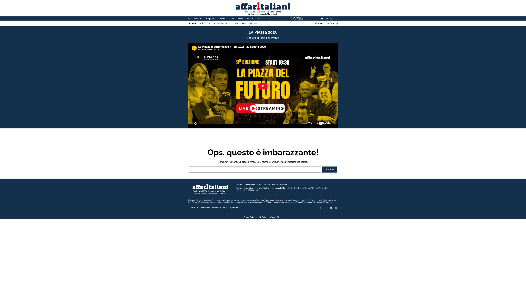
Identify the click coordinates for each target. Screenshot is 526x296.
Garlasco (253, 23)
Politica (222, 19)
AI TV (267, 19)
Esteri (231, 19)
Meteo (320, 23)
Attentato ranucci (221, 23)
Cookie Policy (261, 217)
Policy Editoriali (203, 207)
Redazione (216, 207)
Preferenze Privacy (275, 217)
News (240, 19)
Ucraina (235, 23)
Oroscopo (334, 23)
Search (330, 169)
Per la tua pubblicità (231, 207)
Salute (250, 19)
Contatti (191, 207)
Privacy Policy (249, 217)
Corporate (210, 19)
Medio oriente (205, 23)
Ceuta (243, 23)
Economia (198, 19)
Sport (259, 19)
